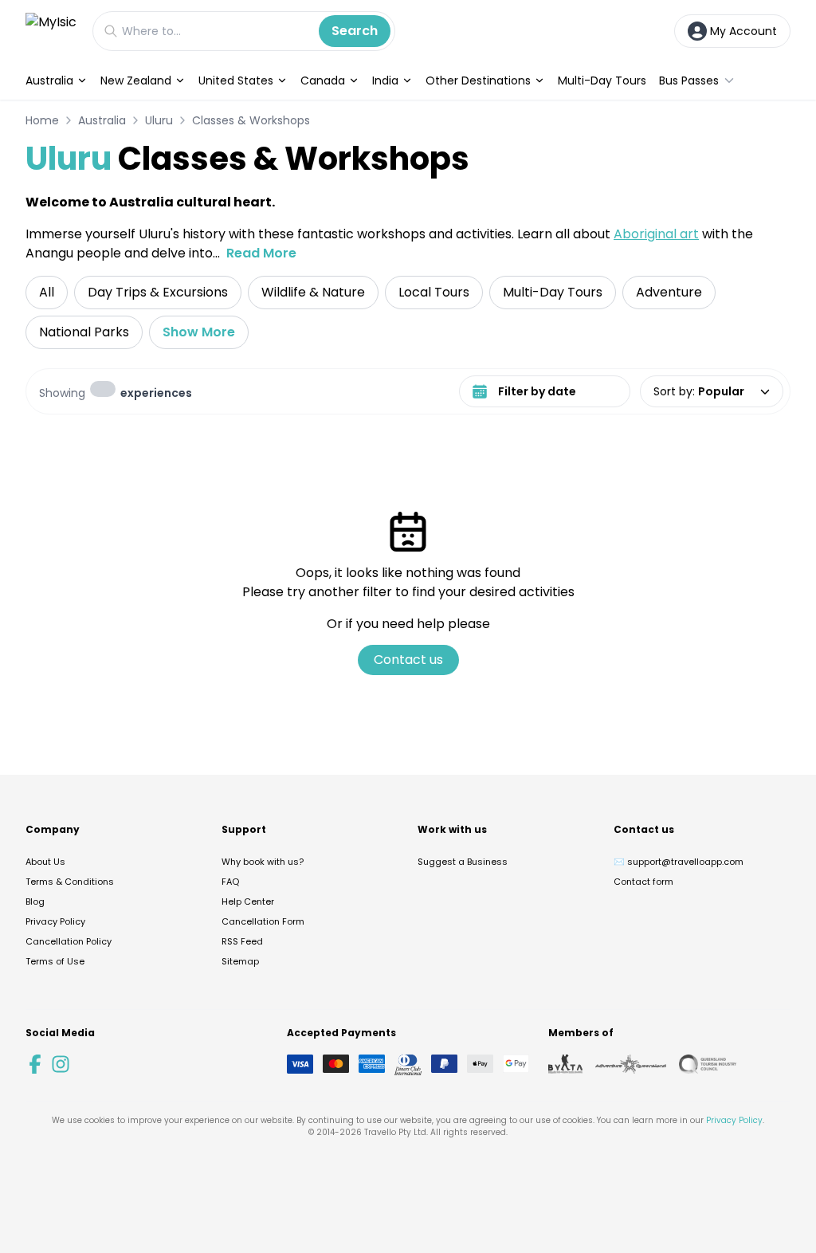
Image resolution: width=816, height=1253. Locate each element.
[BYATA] (565, 1064)
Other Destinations (478, 80)
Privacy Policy (55, 921)
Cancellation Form (263, 921)
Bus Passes (689, 80)
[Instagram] (60, 1064)
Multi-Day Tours (602, 80)
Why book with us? (263, 861)
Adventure (669, 292)
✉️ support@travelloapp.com (678, 861)
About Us (45, 861)
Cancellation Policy (69, 941)
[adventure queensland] (630, 1064)
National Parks (84, 332)
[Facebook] (35, 1064)
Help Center (248, 901)
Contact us (408, 659)
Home (42, 120)
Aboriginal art (656, 234)
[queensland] (707, 1064)
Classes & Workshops (251, 120)
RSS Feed (242, 941)
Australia (49, 80)
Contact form (643, 881)
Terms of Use (55, 961)
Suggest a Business (463, 861)
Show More (199, 332)
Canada (322, 80)
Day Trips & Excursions (158, 292)
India (385, 80)
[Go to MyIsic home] (51, 31)
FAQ (230, 881)
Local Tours (433, 292)
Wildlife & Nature (313, 292)
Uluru (159, 120)
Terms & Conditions (70, 881)
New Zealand (135, 80)
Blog (35, 901)
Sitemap (240, 961)
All (46, 292)
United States (235, 80)
